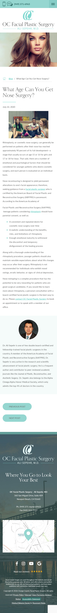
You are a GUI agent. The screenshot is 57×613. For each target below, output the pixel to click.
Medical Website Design (21, 603)
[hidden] (4, 4)
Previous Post (17, 406)
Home (4, 78)
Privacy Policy (18, 595)
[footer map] (28, 536)
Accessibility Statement (31, 599)
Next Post (14, 418)
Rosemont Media (39, 603)
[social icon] (16, 563)
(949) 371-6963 (22, 4)
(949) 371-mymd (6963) (30, 506)
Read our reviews (22, 571)
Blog (11, 78)
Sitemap (28, 595)
